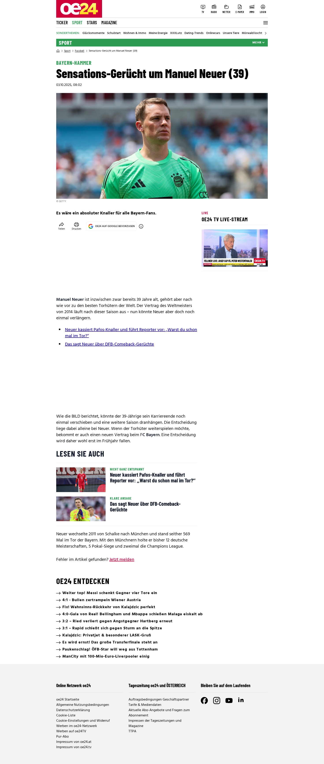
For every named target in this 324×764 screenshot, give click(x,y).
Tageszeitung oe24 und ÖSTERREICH (157, 685)
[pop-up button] (253, 259)
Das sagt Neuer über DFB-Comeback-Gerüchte (109, 344)
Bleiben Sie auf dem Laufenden (225, 685)
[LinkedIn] (241, 700)
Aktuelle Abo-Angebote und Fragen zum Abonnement (159, 712)
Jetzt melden (121, 560)
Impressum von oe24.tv (73, 747)
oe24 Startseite (67, 700)
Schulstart (114, 33)
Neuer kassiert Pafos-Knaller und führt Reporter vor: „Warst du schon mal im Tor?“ (131, 333)
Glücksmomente (93, 33)
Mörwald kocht (252, 33)
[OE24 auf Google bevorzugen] (141, 226)
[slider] (223, 259)
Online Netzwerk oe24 (73, 685)
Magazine (109, 22)
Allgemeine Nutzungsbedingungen (82, 705)
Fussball (79, 51)
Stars (92, 22)
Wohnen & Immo (134, 33)
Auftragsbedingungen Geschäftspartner (158, 700)
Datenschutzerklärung (73, 710)
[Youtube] (229, 700)
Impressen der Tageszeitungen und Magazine (154, 723)
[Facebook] (204, 700)
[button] (208, 259)
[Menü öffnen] (265, 22)
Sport (77, 22)
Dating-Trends (193, 33)
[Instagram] (216, 700)
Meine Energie (158, 33)
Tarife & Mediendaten (144, 705)
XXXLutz (176, 33)
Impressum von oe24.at (73, 742)
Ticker (62, 22)
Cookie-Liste (65, 715)
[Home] (58, 51)
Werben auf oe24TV (71, 731)
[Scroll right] (265, 33)
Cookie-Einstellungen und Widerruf (83, 721)
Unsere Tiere (231, 33)
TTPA (132, 731)
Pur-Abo (62, 737)
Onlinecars (213, 33)
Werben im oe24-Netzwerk (76, 726)
